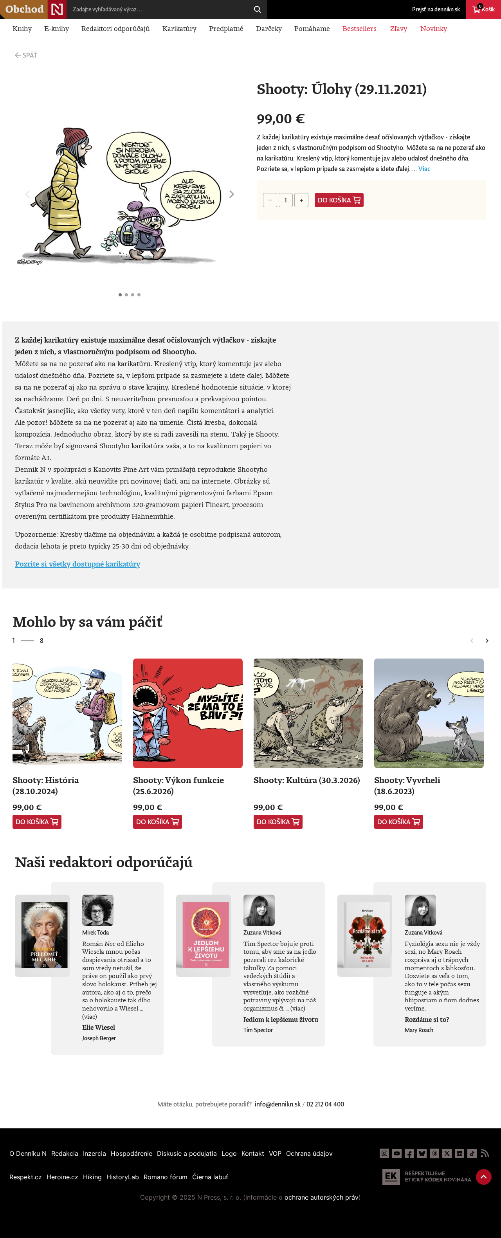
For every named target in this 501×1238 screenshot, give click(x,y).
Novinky (433, 28)
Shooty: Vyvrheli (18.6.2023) (407, 785)
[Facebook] (409, 1153)
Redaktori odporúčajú (115, 28)
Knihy (22, 28)
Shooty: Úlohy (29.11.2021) (120, 294)
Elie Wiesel (98, 1027)
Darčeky (269, 28)
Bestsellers (359, 28)
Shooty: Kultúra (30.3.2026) (307, 779)
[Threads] (434, 1153)
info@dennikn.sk (278, 1104)
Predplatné (226, 28)
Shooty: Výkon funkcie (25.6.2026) (178, 785)
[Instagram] (384, 1153)
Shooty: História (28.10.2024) (46, 785)
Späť (30, 55)
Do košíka (334, 200)
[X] (447, 1153)
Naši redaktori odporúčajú (104, 861)
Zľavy (398, 28)
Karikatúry (179, 28)
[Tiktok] (472, 1153)
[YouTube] (397, 1153)
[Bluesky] (422, 1153)
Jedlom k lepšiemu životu (280, 1019)
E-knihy (56, 28)
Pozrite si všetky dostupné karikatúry (77, 563)
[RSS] (484, 1153)
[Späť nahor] (484, 1177)
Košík (487, 8)
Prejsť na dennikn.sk (436, 9)
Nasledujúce (231, 194)
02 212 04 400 (325, 1104)
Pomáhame (312, 28)
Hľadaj (257, 9)
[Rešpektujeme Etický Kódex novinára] (426, 1177)
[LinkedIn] (459, 1153)
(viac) (89, 1016)
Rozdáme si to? (427, 1019)
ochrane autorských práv (322, 1197)
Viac (424, 168)
